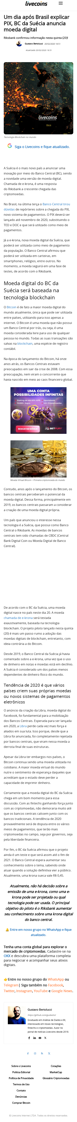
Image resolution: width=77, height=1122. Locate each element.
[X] (45, 1037)
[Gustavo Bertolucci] (20, 43)
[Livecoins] (36, 3)
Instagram (24, 991)
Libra (23, 726)
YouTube (41, 991)
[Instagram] (35, 1053)
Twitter (9, 991)
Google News (61, 991)
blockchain (25, 343)
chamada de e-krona (18, 618)
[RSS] (42, 1053)
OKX (7, 956)
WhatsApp (56, 979)
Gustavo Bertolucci (34, 43)
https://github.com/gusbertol (42, 1015)
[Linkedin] (34, 1037)
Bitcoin (11, 307)
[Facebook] (29, 1037)
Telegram (11, 985)
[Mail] (39, 1037)
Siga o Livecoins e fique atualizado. (42, 146)
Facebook (55, 985)
